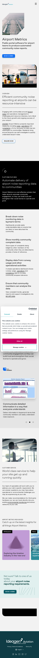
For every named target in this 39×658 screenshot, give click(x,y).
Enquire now (8, 141)
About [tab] (32, 314)
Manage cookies (18, 347)
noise (18, 126)
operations (25, 126)
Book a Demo (8, 56)
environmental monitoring (17, 502)
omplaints (6, 128)
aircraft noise (10, 296)
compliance (10, 273)
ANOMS (5, 124)
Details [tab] (19, 314)
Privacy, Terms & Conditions (15, 646)
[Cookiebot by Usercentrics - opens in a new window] (28, 309)
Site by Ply (29, 646)
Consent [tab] (7, 314)
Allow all (19, 341)
